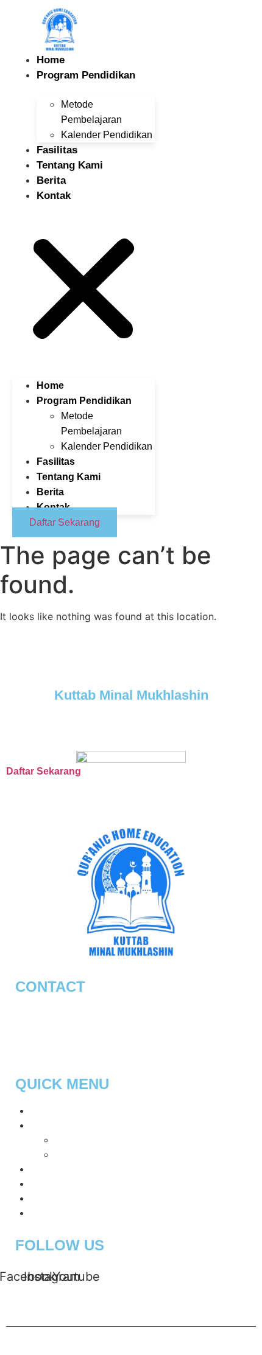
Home (51, 60)
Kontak (54, 195)
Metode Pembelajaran (105, 1140)
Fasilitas (57, 150)
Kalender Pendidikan (106, 135)
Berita (51, 180)
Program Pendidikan (86, 75)
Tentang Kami (70, 165)
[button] (83, 283)
